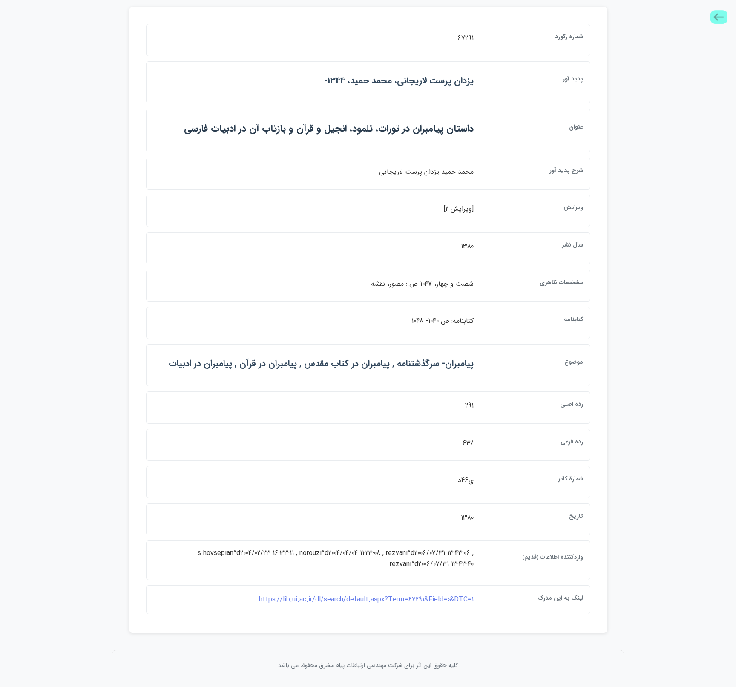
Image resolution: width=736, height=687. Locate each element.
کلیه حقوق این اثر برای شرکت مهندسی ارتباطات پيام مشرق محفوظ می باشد (368, 665)
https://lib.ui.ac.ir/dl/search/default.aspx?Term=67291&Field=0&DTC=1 (366, 599)
